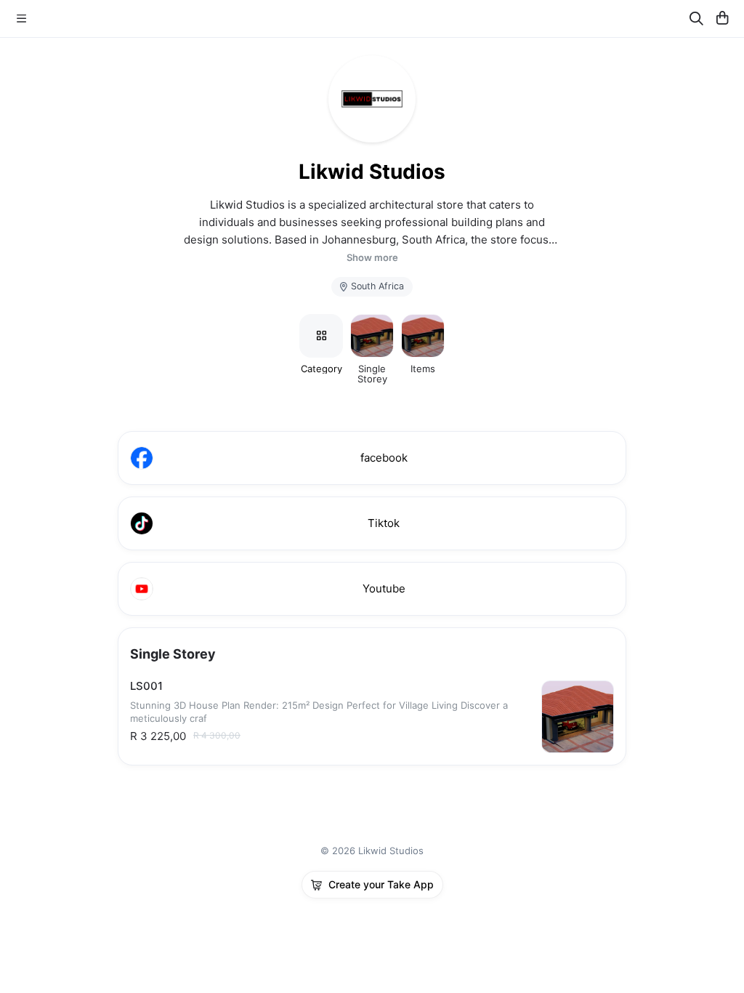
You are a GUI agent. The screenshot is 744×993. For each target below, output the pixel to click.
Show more (372, 257)
